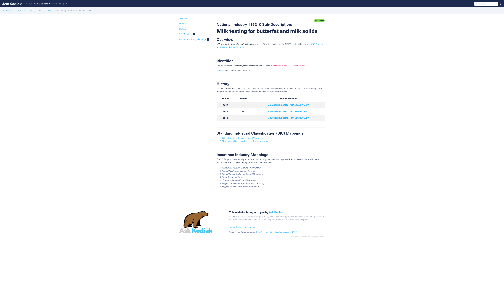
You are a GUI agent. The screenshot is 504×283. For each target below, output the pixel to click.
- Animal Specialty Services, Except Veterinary (246, 141)
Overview (183, 18)
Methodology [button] (58, 3)
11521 (39, 10)
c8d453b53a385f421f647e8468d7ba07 (288, 105)
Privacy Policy (235, 227)
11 (18, 10)
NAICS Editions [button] (41, 3)
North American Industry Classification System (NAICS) (276, 232)
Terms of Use (249, 227)
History (182, 28)
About (29, 3)
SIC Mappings (186, 34)
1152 (31, 10)
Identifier (183, 23)
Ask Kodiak (276, 212)
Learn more (221, 70)
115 (24, 10)
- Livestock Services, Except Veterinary (242, 138)
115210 (48, 10)
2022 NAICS (8, 10)
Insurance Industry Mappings (193, 39)
